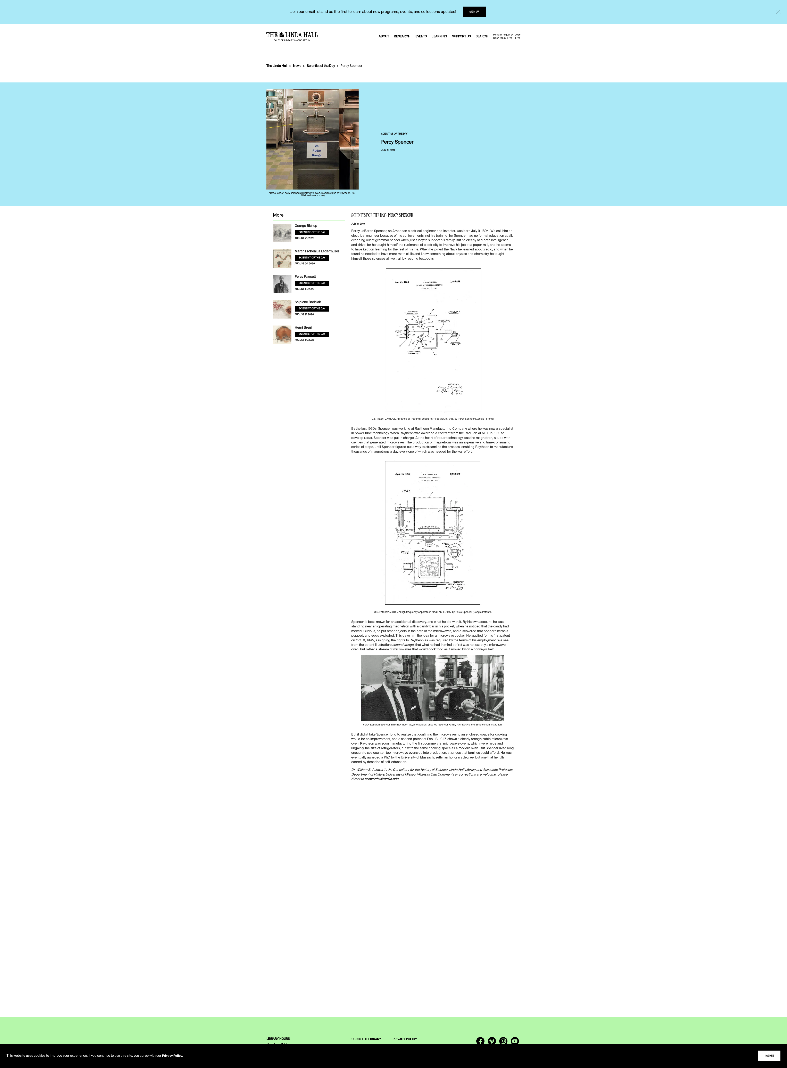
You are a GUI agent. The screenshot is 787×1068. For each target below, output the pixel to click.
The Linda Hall (277, 66)
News (297, 66)
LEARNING (439, 36)
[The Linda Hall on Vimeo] (492, 1043)
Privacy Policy (172, 1055)
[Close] (778, 12)
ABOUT (384, 36)
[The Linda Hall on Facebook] (480, 1043)
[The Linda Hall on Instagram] (503, 1043)
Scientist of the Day (321, 66)
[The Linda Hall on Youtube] (515, 1043)
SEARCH (482, 36)
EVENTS (421, 36)
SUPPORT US (461, 36)
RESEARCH (402, 36)
